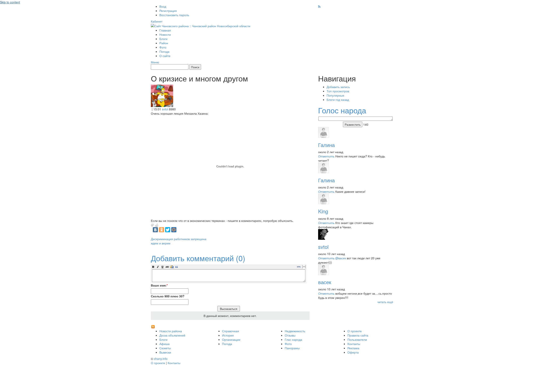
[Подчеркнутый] (162, 266)
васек (324, 282)
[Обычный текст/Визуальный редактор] (299, 266)
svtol (165, 109)
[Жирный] (153, 266)
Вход (162, 6)
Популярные (335, 95)
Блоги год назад (338, 99)
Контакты (353, 344)
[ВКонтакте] (155, 229)
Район (163, 43)
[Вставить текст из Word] (172, 266)
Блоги (163, 39)
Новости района (170, 331)
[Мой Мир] (173, 229)
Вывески (165, 352)
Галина (326, 144)
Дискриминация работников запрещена (178, 239)
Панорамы (292, 348)
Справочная (230, 331)
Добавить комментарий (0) (198, 257)
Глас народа (293, 339)
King (323, 211)
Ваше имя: (159, 285)
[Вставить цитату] (176, 266)
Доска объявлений (172, 335)
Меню (155, 62)
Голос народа (342, 110)
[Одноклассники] (161, 229)
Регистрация (168, 11)
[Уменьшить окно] (304, 268)
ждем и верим (160, 243)
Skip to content (10, 2)
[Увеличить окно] (304, 265)
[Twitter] (167, 229)
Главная (165, 30)
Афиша (164, 344)
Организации (231, 339)
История (228, 335)
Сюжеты (165, 348)
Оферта (353, 352)
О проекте (354, 331)
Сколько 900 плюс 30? (167, 296)
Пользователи (357, 339)
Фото (162, 47)
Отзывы (290, 335)
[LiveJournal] (180, 229)
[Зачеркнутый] (167, 266)
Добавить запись (338, 87)
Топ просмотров (338, 91)
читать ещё (385, 302)
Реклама (353, 348)
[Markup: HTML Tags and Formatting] (162, 95)
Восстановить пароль (174, 15)
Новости (165, 34)
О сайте (164, 56)
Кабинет (156, 21)
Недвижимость (295, 331)
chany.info (160, 358)
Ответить (326, 156)
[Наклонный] (158, 266)
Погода (164, 51)
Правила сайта (357, 335)
